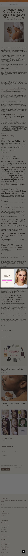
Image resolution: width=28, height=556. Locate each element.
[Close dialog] (26, 269)
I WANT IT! (7, 280)
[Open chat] (23, 551)
